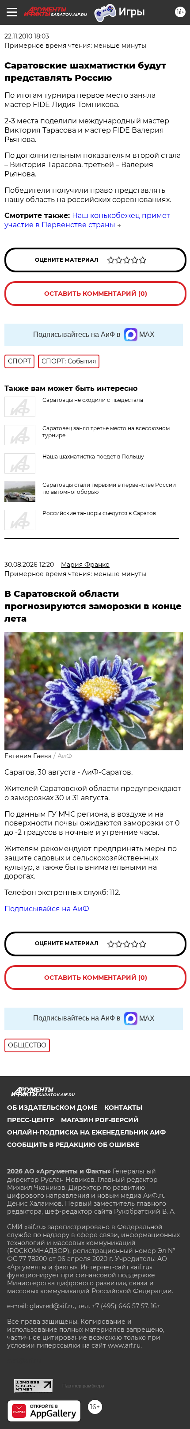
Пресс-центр (30, 1120)
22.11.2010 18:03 (26, 36)
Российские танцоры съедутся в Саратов (99, 513)
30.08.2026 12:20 (29, 565)
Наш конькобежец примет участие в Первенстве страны (87, 220)
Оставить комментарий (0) (95, 294)
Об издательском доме (52, 1108)
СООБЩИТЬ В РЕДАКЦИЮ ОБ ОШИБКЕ (73, 1145)
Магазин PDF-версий (100, 1120)
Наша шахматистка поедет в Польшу (93, 456)
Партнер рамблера (83, 1385)
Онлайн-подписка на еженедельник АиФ (86, 1132)
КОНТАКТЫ (123, 1108)
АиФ (64, 756)
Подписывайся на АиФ (46, 909)
